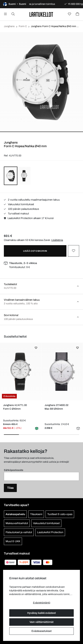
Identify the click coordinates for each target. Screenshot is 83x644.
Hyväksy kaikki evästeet (41, 613)
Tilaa (10, 487)
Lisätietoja (57, 240)
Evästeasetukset (41, 631)
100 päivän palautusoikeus (23, 208)
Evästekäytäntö (41, 602)
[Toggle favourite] (73, 251)
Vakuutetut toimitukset (20, 204)
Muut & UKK (13, 541)
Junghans (9, 26)
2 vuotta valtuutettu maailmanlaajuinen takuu (33, 199)
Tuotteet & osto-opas (59, 514)
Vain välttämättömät (41, 622)
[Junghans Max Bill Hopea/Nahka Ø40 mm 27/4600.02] (62, 371)
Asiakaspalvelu (15, 514)
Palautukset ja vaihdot (19, 532)
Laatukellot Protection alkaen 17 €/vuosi (31, 218)
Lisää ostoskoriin (35, 251)
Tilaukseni (36, 514)
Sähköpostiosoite (13, 470)
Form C (23, 26)
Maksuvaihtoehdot (17, 523)
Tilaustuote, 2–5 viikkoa (23, 263)
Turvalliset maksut (18, 213)
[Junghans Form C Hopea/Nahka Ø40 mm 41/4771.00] (20, 371)
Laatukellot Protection (50, 532)
